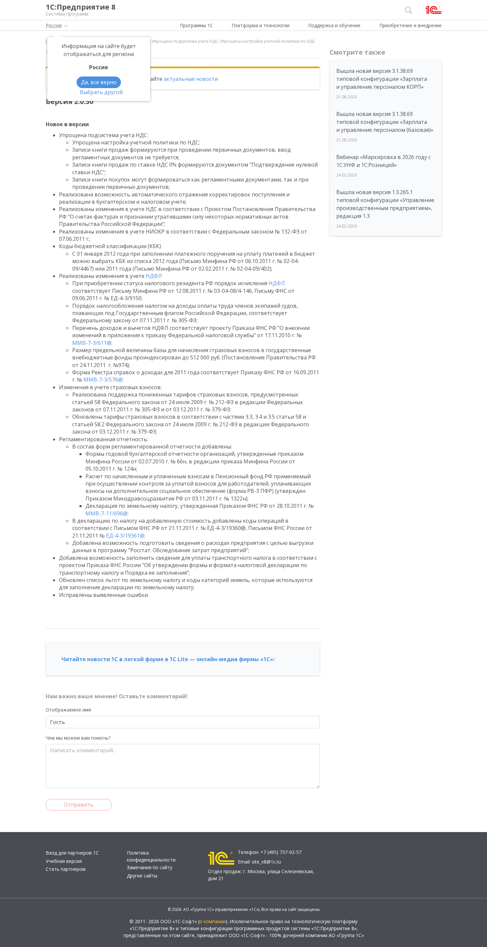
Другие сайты (142, 875)
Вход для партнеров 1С (72, 853)
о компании (212, 921)
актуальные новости (191, 78)
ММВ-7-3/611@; (92, 342)
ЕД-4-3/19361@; (125, 535)
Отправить (78, 804)
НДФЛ (154, 276)
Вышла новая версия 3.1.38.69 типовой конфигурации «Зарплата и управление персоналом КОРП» (381, 78)
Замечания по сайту (149, 867)
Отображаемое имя (68, 710)
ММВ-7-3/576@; (103, 379)
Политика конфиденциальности (151, 856)
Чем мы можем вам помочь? (78, 738)
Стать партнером (65, 869)
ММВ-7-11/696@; (107, 513)
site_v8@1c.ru (266, 862)
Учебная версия (64, 861)
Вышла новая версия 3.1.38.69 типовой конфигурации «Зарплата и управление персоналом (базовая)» (384, 121)
